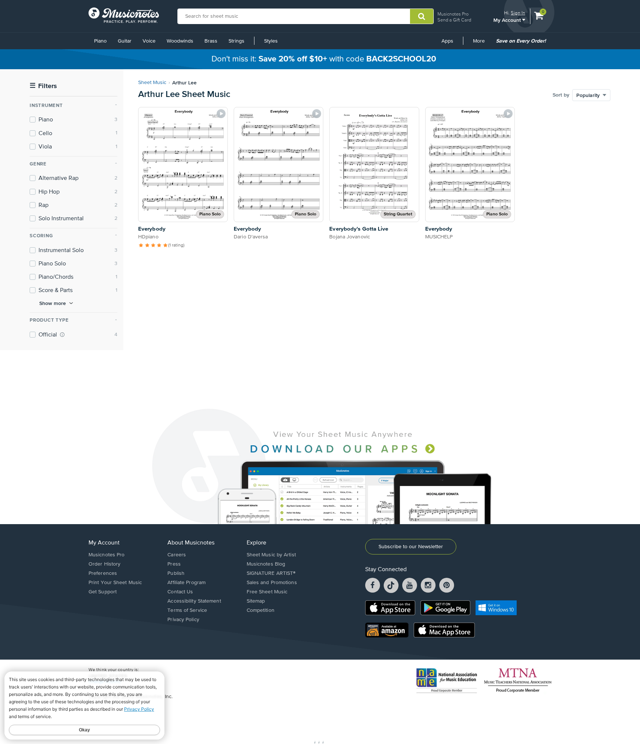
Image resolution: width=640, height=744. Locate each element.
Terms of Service (187, 610)
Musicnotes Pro (453, 13)
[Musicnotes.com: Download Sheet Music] (124, 15)
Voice (149, 41)
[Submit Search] (421, 16)
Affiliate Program (186, 582)
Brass (210, 41)
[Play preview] (221, 113)
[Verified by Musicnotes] (62, 334)
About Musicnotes (190, 543)
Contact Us (180, 591)
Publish (175, 573)
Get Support (103, 591)
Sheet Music (152, 82)
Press (174, 564)
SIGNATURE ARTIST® (271, 573)
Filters (43, 86)
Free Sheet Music (267, 591)
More (481, 43)
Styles (271, 41)
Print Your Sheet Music (115, 582)
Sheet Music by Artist (271, 554)
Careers (176, 554)
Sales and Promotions (272, 582)
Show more (52, 303)
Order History (104, 564)
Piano (100, 41)
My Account (507, 20)
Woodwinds (180, 41)
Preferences (103, 573)
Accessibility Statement (194, 601)
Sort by (561, 95)
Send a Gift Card (454, 19)
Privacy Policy (183, 619)
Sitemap (256, 601)
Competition (260, 610)
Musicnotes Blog (266, 564)
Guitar (124, 41)
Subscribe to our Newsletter (411, 546)
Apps (447, 41)
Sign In (518, 13)
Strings (236, 41)
